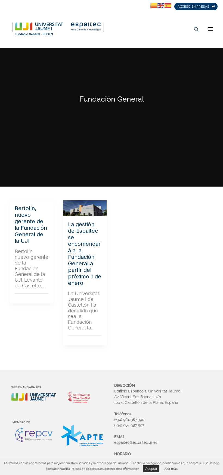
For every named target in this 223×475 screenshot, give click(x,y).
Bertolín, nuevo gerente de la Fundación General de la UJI (31, 224)
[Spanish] (168, 5)
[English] (161, 5)
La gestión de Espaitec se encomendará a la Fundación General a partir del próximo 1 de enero (84, 253)
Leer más (170, 469)
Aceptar (151, 469)
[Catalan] (153, 5)
